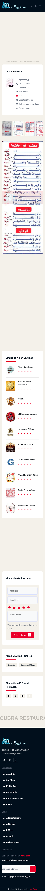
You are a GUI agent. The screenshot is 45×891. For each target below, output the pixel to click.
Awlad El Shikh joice (28, 475)
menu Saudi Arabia (14, 798)
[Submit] (33, 869)
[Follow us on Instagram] (10, 760)
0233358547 (24, 80)
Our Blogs (10, 780)
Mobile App (11, 786)
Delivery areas (24, 108)
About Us (10, 774)
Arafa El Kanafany (26, 490)
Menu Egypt (24, 876)
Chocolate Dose (25, 367)
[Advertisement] (22, 36)
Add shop (10, 824)
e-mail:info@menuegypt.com (15, 860)
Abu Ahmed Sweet (26, 505)
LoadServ (33, 889)
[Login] (36, 6)
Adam (21, 399)
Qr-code (10, 836)
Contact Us (11, 792)
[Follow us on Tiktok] (15, 760)
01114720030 (24, 87)
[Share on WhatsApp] (29, 696)
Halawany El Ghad (26, 429)
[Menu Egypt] (14, 5)
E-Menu (9, 830)
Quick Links (7, 768)
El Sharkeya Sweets (27, 414)
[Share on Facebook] (8, 696)
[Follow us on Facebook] (4, 760)
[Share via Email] (22, 696)
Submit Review (20, 635)
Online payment (13, 842)
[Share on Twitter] (15, 696)
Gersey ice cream (26, 460)
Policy (9, 804)
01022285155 (24, 84)
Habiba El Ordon (26, 444)
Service (5, 812)
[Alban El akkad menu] (7, 128)
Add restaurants (13, 818)
